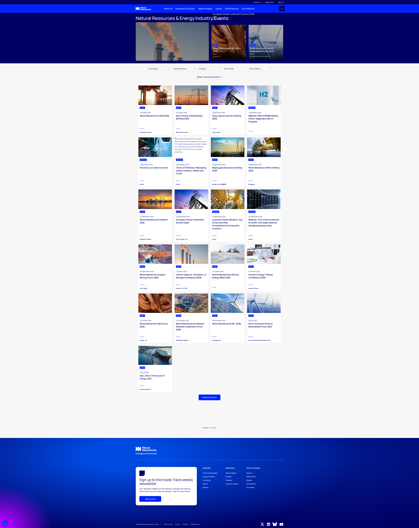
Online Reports (232, 8)
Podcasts (229, 480)
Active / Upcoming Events (208, 77)
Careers (249, 480)
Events (219, 8)
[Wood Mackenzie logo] (143, 9)
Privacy (177, 524)
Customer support (232, 484)
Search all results (209, 397)
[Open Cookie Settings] (5, 523)
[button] (282, 8)
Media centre (251, 477)
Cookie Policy (195, 524)
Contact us (257, 2)
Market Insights (205, 8)
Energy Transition (209, 477)
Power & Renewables (210, 473)
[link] (209, 451)
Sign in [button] (281, 2)
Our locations (251, 484)
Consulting (206, 480)
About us (249, 473)
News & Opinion (231, 473)
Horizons (229, 477)
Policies (185, 524)
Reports (205, 487)
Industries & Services (185, 8)
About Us (168, 8)
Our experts (250, 487)
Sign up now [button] (150, 499)
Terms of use (168, 524)
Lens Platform (248, 8)
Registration (269, 2)
